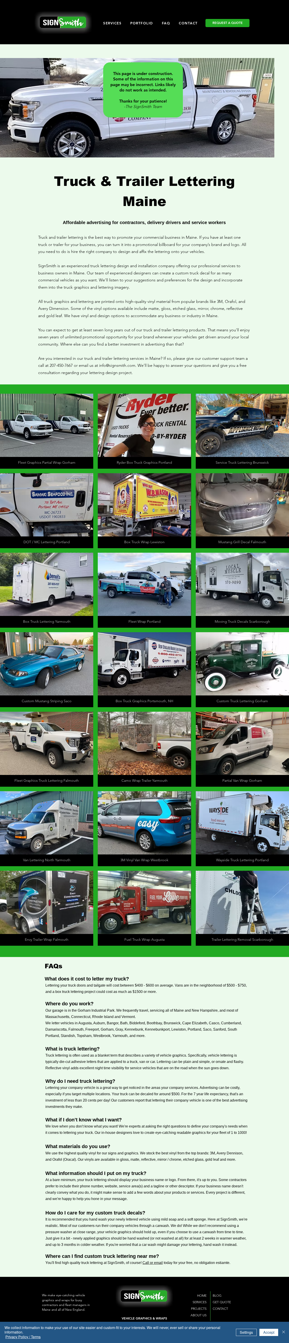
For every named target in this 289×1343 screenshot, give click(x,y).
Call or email (152, 1263)
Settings (246, 1332)
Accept (268, 1332)
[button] (46, 431)
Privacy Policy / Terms (23, 1336)
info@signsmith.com (117, 365)
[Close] (283, 1332)
